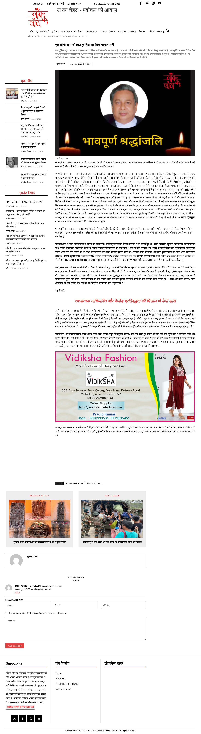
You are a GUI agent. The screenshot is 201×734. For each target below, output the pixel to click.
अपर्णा (8, 243)
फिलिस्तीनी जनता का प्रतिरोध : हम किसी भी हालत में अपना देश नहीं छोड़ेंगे (34, 93)
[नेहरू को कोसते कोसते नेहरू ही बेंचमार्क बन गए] (12, 147)
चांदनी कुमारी (25, 119)
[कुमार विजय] (18, 560)
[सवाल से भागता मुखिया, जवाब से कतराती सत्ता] (12, 178)
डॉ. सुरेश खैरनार (26, 151)
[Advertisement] (26, 60)
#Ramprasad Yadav (74, 483)
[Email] (192, 63)
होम (29, 36)
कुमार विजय (61, 64)
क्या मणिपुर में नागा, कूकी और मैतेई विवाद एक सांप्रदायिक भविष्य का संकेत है (112, 542)
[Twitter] (179, 63)
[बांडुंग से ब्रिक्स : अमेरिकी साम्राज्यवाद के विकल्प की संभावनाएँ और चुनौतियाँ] (12, 129)
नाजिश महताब (10, 206)
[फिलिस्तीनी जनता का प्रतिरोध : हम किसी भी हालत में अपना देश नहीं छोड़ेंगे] (12, 94)
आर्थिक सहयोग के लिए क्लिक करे (20, 707)
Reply (17, 593)
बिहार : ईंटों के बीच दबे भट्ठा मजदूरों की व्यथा (24, 202)
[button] (168, 30)
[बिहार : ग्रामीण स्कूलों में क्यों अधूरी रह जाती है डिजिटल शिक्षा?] (12, 111)
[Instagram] (30, 718)
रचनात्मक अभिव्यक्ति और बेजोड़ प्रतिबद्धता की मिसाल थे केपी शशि (125, 300)
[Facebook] (173, 63)
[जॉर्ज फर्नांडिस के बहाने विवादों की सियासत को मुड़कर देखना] (12, 162)
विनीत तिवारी (24, 101)
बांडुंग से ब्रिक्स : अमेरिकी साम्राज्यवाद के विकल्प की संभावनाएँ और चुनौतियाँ (32, 129)
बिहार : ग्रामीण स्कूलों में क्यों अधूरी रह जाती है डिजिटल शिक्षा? (33, 111)
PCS (100, 483)
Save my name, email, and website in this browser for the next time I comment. (37, 613)
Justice (91, 483)
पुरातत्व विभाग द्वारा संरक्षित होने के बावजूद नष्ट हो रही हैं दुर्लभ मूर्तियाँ (40, 542)
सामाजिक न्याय (39, 36)
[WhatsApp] (186, 63)
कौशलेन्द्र (9, 268)
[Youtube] (38, 718)
